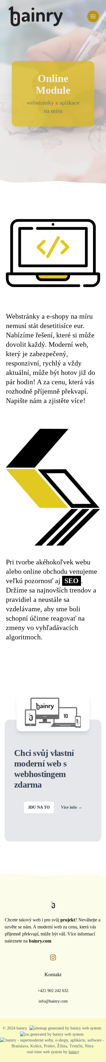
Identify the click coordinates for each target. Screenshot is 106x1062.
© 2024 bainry (15, 1028)
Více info (71, 807)
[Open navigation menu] (93, 16)
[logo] (35, 16)
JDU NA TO (39, 807)
